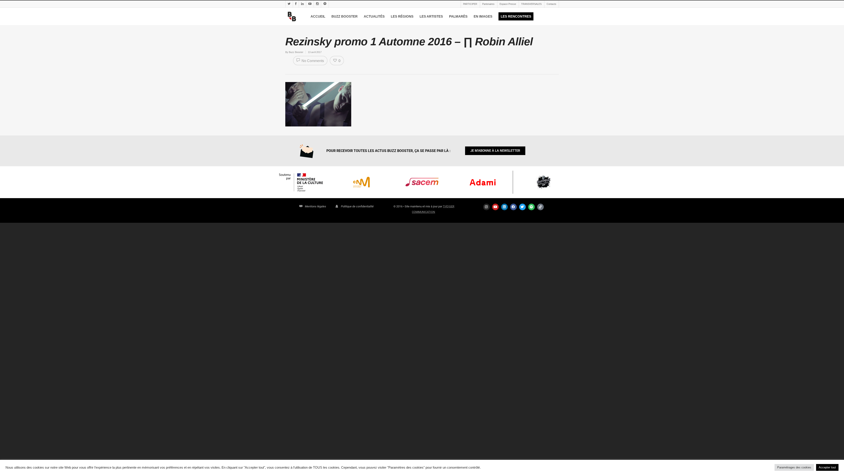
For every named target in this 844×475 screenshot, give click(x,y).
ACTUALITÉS (374, 16)
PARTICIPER (470, 4)
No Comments (312, 61)
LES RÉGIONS (402, 16)
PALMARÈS (458, 16)
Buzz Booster (296, 52)
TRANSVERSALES (531, 4)
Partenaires (488, 4)
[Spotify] (531, 207)
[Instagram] (486, 207)
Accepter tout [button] (827, 467)
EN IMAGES (483, 16)
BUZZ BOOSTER (344, 16)
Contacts (551, 4)
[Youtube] (495, 207)
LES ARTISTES (431, 16)
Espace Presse (508, 4)
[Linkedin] (504, 207)
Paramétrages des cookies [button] (794, 467)
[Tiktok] (540, 207)
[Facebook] (513, 207)
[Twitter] (522, 207)
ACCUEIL (318, 16)
